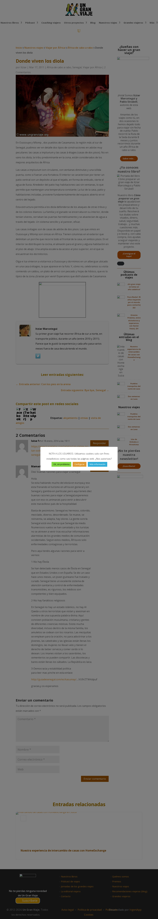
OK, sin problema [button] (61, 464)
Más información (97, 464)
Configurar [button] (80, 464)
